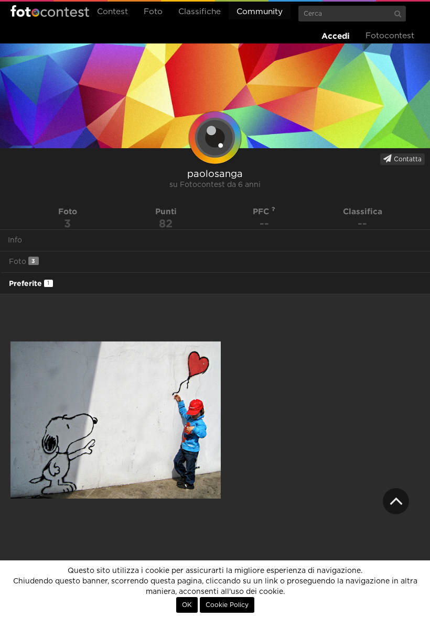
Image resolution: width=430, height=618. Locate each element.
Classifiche (199, 12)
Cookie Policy (227, 605)
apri (115, 420)
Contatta (407, 159)
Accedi (335, 35)
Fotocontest (49, 11)
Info (15, 240)
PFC (262, 211)
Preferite (29, 283)
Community (259, 12)
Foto (153, 12)
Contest (112, 12)
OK (187, 605)
